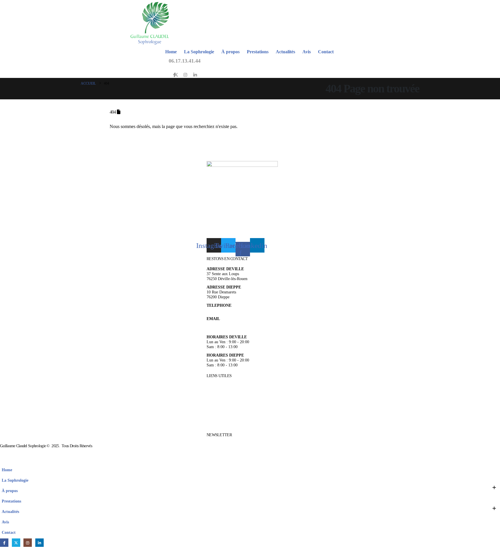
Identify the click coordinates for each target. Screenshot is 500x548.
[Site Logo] (149, 23)
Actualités (285, 51)
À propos (230, 51)
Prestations (258, 51)
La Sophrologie (199, 51)
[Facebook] (4, 542)
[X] (176, 74)
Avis (306, 51)
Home (171, 51)
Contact (326, 51)
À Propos (214, 381)
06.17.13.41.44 (185, 61)
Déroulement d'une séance (228, 402)
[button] (3, 460)
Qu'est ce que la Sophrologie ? (231, 395)
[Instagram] (185, 74)
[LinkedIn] (195, 74)
